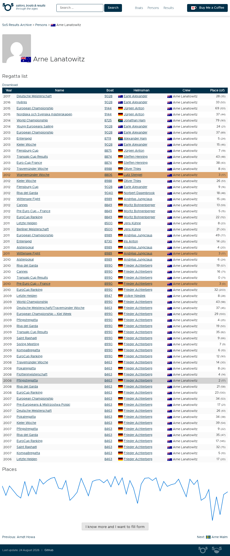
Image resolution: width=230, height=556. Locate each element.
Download (10, 85)
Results (169, 8)
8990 (108, 265)
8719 (107, 138)
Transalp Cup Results (32, 156)
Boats (139, 8)
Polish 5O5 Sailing (218, 550)
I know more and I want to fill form (115, 526)
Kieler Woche (26, 144)
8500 (108, 223)
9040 (108, 193)
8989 (108, 199)
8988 (108, 168)
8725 (108, 120)
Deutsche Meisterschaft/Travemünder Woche (50, 308)
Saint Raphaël (27, 338)
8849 (108, 205)
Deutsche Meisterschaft (34, 96)
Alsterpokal (25, 247)
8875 (108, 150)
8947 (108, 295)
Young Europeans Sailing (35, 126)
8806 (108, 175)
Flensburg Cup (27, 150)
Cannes (22, 205)
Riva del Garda (27, 193)
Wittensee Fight (28, 199)
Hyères (22, 102)
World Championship (32, 120)
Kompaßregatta (28, 350)
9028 (108, 96)
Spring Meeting (28, 344)
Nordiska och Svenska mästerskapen (44, 114)
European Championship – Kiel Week (44, 314)
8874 (108, 156)
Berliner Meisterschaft (33, 229)
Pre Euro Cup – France (33, 211)
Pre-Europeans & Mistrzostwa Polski (43, 404)
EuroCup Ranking (29, 217)
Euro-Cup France (29, 162)
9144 (108, 108)
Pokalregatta (26, 368)
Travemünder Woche (32, 168)
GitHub (48, 550)
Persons (153, 8)
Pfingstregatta (27, 320)
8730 (108, 241)
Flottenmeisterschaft (32, 374)
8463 (108, 308)
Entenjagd (24, 138)
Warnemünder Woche (33, 175)
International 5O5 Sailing (205, 550)
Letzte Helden (27, 223)
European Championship (35, 108)
